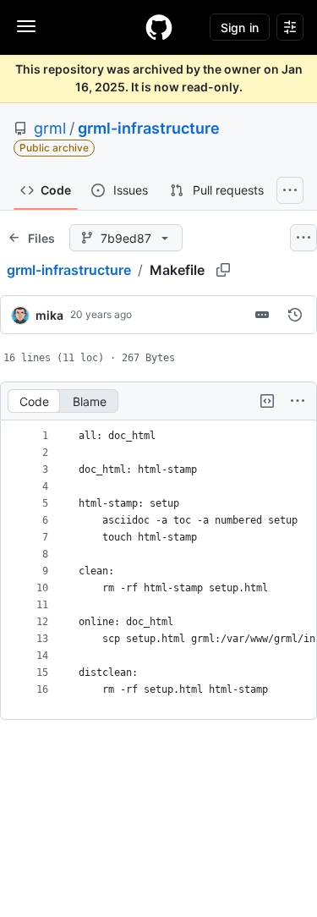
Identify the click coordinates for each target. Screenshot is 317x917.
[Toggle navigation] (26, 26)
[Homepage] (158, 27)
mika (49, 315)
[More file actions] (297, 401)
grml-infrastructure (149, 128)
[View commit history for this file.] (295, 315)
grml (50, 128)
